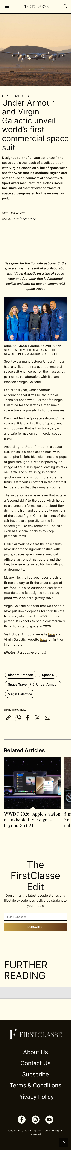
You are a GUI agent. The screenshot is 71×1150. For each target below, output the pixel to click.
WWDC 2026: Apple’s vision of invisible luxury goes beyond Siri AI (32, 819)
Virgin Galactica (20, 694)
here (51, 634)
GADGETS (21, 96)
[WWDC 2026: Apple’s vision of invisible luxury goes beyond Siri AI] (32, 783)
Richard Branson (20, 675)
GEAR (6, 96)
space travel (17, 684)
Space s (48, 675)
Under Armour (47, 684)
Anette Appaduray (25, 218)
